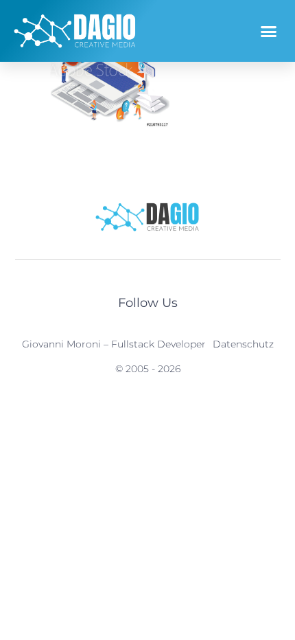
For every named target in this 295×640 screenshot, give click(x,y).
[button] (269, 31)
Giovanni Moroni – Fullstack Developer (114, 344)
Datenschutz (243, 344)
